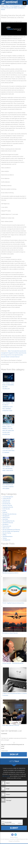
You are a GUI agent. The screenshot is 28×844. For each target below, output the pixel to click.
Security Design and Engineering (11, 531)
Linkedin (15, 834)
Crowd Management (8, 496)
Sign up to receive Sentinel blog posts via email (12, 745)
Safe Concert (6, 527)
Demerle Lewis (6, 502)
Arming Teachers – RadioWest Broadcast (13, 663)
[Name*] (3, 783)
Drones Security (7, 503)
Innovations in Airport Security (10, 633)
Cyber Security (6, 500)
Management (6, 515)
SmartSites (16, 841)
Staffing (4, 534)
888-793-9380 (6, 776)
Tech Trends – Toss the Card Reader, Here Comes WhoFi (8, 468)
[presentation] (12, 822)
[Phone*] (3, 794)
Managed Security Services (9, 514)
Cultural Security (7, 498)
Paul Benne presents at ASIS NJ (10, 573)
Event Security (6, 509)
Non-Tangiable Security (8, 521)
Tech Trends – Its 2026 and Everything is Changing (8, 450)
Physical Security (7, 526)
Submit (14, 828)
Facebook (12, 834)
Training (5, 538)
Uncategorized (6, 540)
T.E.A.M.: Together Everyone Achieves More (13, 603)
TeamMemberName (7, 536)
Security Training (7, 533)
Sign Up (14, 754)
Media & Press (6, 517)
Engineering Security (8, 507)
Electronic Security (7, 505)
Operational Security (8, 522)
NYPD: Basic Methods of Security (11, 725)
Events (4, 510)
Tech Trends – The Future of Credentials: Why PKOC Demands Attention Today (8, 406)
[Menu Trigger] (25, 3)
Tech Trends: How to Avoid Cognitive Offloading (8, 486)
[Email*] (3, 788)
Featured (5, 512)
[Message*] (3, 800)
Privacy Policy (13, 837)
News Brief (5, 519)
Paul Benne (5, 524)
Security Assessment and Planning (11, 529)
